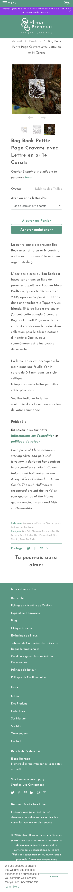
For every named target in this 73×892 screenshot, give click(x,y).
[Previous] (30, 117)
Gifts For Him (31, 535)
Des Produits (19, 703)
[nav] (10, 3)
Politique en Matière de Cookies (31, 605)
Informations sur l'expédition (32, 436)
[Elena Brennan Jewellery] (36, 27)
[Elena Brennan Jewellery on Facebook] (19, 792)
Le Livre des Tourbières (22, 527)
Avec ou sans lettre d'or (29, 198)
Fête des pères (53, 523)
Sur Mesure (18, 718)
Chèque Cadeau (21, 628)
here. (28, 177)
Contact (16, 741)
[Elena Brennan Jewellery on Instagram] (38, 792)
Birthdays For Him (51, 531)
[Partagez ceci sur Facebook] (34, 548)
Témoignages (19, 733)
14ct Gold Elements (31, 531)
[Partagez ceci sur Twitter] (28, 548)
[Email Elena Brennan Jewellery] (45, 792)
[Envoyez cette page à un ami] (47, 548)
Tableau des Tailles (48, 189)
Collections (18, 711)
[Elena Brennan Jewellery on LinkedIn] (32, 792)
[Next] (43, 117)
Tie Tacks (30, 539)
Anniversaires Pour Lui (34, 523)
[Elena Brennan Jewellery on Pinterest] (26, 792)
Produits (35, 41)
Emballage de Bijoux (24, 635)
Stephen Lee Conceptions (27, 784)
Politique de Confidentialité (28, 677)
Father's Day (17, 535)
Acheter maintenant (36, 230)
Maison (15, 696)
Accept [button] (54, 876)
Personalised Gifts (48, 535)
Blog (14, 620)
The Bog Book (18, 539)
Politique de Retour (23, 669)
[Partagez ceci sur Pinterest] (41, 548)
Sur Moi (16, 726)
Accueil (17, 41)
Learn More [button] (12, 886)
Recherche (17, 598)
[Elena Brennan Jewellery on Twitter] (13, 792)
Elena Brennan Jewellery (36, 835)
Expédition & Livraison (25, 613)
